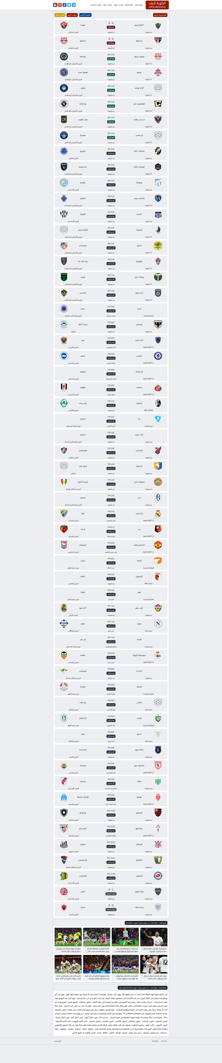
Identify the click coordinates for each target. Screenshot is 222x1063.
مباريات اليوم (118, 4)
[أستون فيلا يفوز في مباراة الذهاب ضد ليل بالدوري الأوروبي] (153, 937)
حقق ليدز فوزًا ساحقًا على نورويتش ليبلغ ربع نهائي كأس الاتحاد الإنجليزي (68, 951)
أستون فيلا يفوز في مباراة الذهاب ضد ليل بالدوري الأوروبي (154, 950)
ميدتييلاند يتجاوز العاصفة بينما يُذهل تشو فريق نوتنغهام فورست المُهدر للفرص (126, 951)
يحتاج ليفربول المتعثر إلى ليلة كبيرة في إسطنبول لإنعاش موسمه (97, 977)
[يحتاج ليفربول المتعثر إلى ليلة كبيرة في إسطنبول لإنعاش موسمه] (96, 964)
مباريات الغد (107, 4)
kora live (164, 1041)
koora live (129, 4)
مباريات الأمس (96, 4)
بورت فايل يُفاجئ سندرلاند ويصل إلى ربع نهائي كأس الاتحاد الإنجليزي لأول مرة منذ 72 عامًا (155, 978)
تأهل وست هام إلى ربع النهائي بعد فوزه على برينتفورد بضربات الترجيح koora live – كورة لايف (127, 978)
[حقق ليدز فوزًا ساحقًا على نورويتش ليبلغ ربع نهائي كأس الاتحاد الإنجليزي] (68, 937)
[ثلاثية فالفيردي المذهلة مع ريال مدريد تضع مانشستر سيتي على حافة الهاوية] (96, 937)
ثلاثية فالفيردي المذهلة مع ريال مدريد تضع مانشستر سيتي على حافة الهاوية (98, 951)
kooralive (155, 1041)
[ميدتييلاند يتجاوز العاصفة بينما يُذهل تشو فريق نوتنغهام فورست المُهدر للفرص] (125, 937)
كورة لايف (138, 4)
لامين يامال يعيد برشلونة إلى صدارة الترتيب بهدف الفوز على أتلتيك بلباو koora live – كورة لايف (68, 978)
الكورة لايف (57, 1041)
